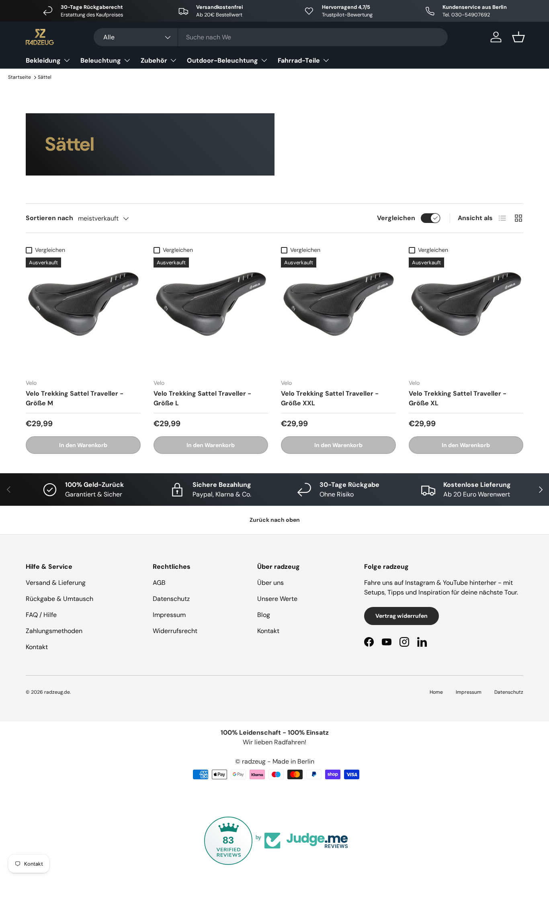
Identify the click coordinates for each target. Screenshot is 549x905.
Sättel (44, 77)
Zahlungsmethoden (54, 631)
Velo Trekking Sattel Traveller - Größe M (74, 398)
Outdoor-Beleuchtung (222, 60)
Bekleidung (43, 60)
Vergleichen (396, 218)
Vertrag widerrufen (401, 615)
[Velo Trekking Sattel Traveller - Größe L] (211, 314)
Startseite (19, 77)
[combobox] (271, 37)
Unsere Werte (277, 598)
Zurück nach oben (275, 519)
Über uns (270, 582)
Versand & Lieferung (56, 582)
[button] (518, 37)
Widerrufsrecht (175, 631)
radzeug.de (57, 692)
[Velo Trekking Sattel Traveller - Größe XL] (466, 314)
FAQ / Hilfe (41, 615)
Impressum (169, 615)
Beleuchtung (100, 60)
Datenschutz (171, 598)
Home (436, 692)
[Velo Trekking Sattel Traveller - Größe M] (83, 314)
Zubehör (154, 60)
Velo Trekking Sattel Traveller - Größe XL (457, 398)
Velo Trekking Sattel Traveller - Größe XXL (330, 398)
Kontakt (37, 647)
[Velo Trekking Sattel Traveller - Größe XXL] (338, 314)
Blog (263, 615)
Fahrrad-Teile (299, 60)
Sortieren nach (49, 218)
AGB (159, 582)
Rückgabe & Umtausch (59, 598)
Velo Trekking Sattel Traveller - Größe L (202, 398)
